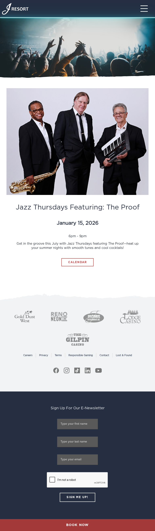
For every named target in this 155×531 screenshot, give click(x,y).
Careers (27, 355)
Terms (58, 355)
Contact (104, 355)
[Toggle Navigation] (145, 8)
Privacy (43, 355)
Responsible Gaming (80, 355)
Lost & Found (124, 355)
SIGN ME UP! (77, 497)
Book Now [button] (77, 525)
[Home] (15, 9)
